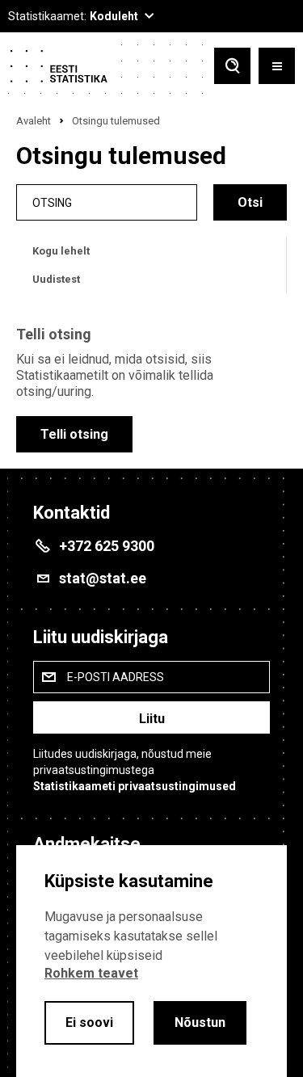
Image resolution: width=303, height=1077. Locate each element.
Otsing (52, 202)
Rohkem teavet (91, 973)
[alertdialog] (151, 961)
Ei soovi (89, 1022)
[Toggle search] (232, 67)
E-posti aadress (115, 677)
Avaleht (33, 121)
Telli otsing (74, 434)
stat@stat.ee (102, 578)
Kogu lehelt (61, 251)
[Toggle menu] (276, 67)
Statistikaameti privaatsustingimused (134, 786)
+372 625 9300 (106, 545)
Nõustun (200, 1022)
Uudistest (56, 279)
